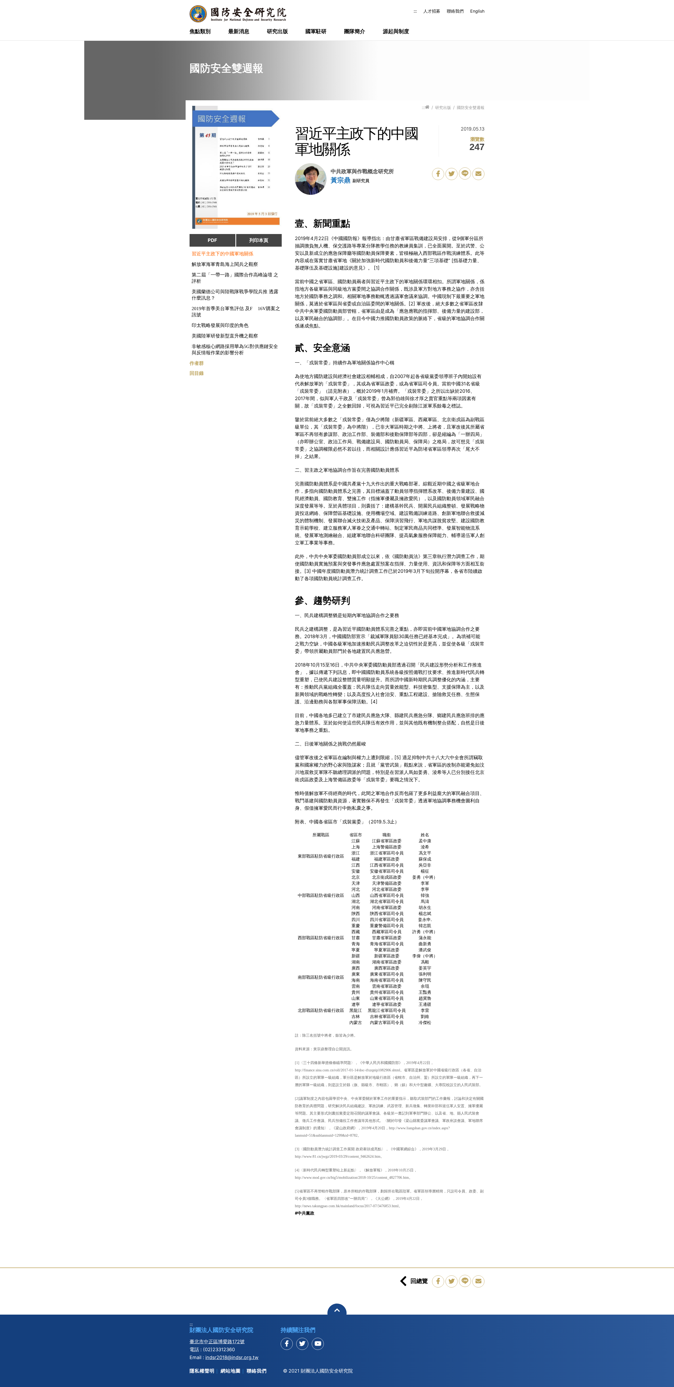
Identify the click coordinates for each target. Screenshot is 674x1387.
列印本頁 (258, 240)
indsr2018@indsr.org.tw (232, 1357)
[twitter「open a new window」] (451, 174)
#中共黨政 (304, 1213)
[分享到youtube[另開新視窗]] (318, 1344)
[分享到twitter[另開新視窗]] (302, 1344)
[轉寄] (478, 174)
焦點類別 (200, 31)
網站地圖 (231, 1371)
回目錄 (197, 373)
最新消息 (238, 31)
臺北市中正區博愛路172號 (217, 1341)
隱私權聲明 (202, 1371)
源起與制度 (396, 31)
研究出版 (277, 31)
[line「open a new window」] (465, 173)
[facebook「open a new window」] (438, 174)
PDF (212, 240)
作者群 (197, 363)
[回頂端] (337, 1313)
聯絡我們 (455, 11)
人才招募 (431, 11)
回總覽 (419, 1280)
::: (415, 11)
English (477, 11)
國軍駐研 (315, 31)
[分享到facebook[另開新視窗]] (287, 1344)
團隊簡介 (354, 31)
